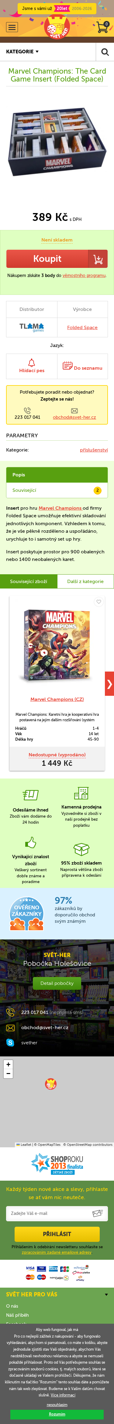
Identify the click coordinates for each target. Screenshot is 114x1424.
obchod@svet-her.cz (74, 417)
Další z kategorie (85, 581)
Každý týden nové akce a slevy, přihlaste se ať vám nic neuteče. (57, 1193)
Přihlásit (57, 1234)
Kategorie (19, 52)
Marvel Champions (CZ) (57, 699)
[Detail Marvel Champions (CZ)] (57, 646)
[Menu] (12, 27)
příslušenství (94, 450)
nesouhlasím (57, 1405)
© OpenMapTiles (47, 1145)
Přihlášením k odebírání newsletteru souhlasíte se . (57, 1250)
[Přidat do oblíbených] (98, 601)
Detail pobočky (57, 983)
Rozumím (57, 1414)
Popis (18, 475)
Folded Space (82, 327)
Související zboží (28, 581)
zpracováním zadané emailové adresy (57, 1252)
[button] (51, 1084)
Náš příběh (17, 1315)
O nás (12, 1306)
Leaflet (25, 1145)
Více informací (63, 1395)
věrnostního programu (84, 275)
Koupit (47, 258)
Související (55, 490)
